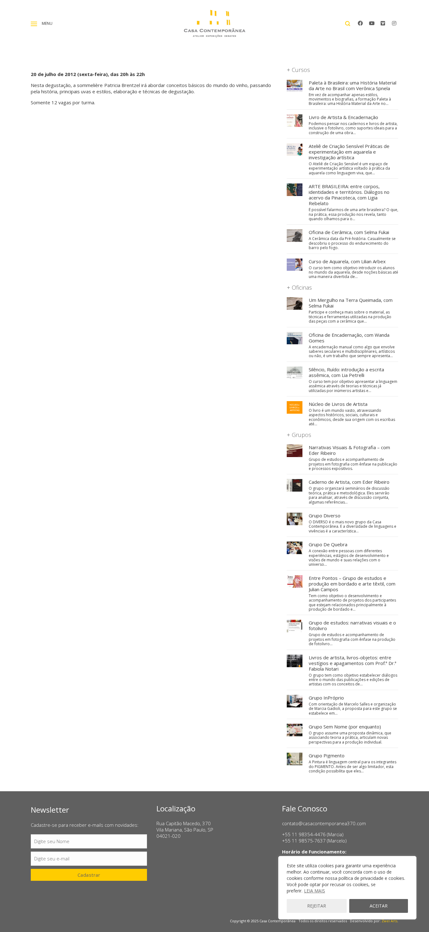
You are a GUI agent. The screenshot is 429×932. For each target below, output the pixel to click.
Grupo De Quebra (328, 544)
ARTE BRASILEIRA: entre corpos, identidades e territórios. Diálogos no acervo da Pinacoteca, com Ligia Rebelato (349, 194)
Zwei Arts (389, 920)
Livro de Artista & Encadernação (343, 117)
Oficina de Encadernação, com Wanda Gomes (349, 337)
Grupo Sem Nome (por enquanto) (345, 726)
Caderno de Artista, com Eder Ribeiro (349, 482)
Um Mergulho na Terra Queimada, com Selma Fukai (351, 302)
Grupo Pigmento (327, 755)
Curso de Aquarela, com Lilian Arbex (347, 261)
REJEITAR (316, 906)
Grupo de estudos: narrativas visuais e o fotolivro (352, 625)
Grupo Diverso (324, 515)
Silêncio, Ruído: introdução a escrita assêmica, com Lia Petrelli (346, 372)
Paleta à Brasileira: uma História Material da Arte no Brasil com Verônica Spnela (352, 85)
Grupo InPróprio (326, 697)
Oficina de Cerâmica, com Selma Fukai (349, 232)
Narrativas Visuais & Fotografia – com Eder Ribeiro (349, 450)
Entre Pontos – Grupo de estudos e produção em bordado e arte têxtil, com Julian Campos (352, 583)
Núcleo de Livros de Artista (338, 404)
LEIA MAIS (314, 891)
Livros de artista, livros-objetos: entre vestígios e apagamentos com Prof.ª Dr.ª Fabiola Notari (352, 663)
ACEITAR (379, 906)
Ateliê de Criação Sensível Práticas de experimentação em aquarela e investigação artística (349, 151)
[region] (347, 887)
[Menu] (34, 23)
